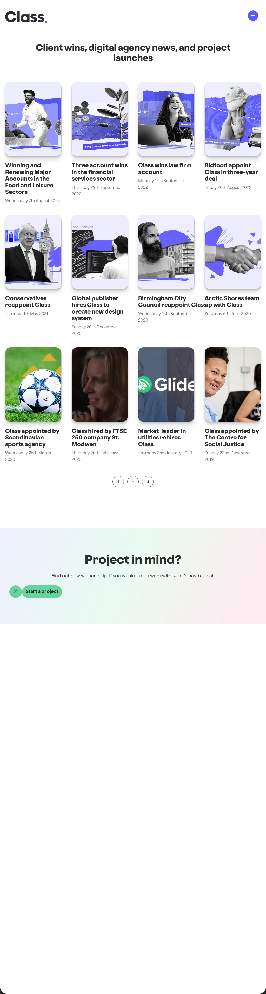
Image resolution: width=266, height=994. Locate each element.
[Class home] (24, 16)
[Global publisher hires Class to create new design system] (99, 275)
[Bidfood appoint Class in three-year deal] (233, 143)
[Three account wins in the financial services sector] (99, 143)
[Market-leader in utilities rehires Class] (166, 405)
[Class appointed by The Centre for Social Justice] (233, 405)
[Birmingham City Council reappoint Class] (166, 275)
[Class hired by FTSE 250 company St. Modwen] (99, 405)
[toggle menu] (253, 15)
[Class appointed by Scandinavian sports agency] (33, 405)
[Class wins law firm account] (166, 143)
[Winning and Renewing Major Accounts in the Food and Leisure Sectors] (33, 143)
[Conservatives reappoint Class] (33, 275)
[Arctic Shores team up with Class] (233, 275)
